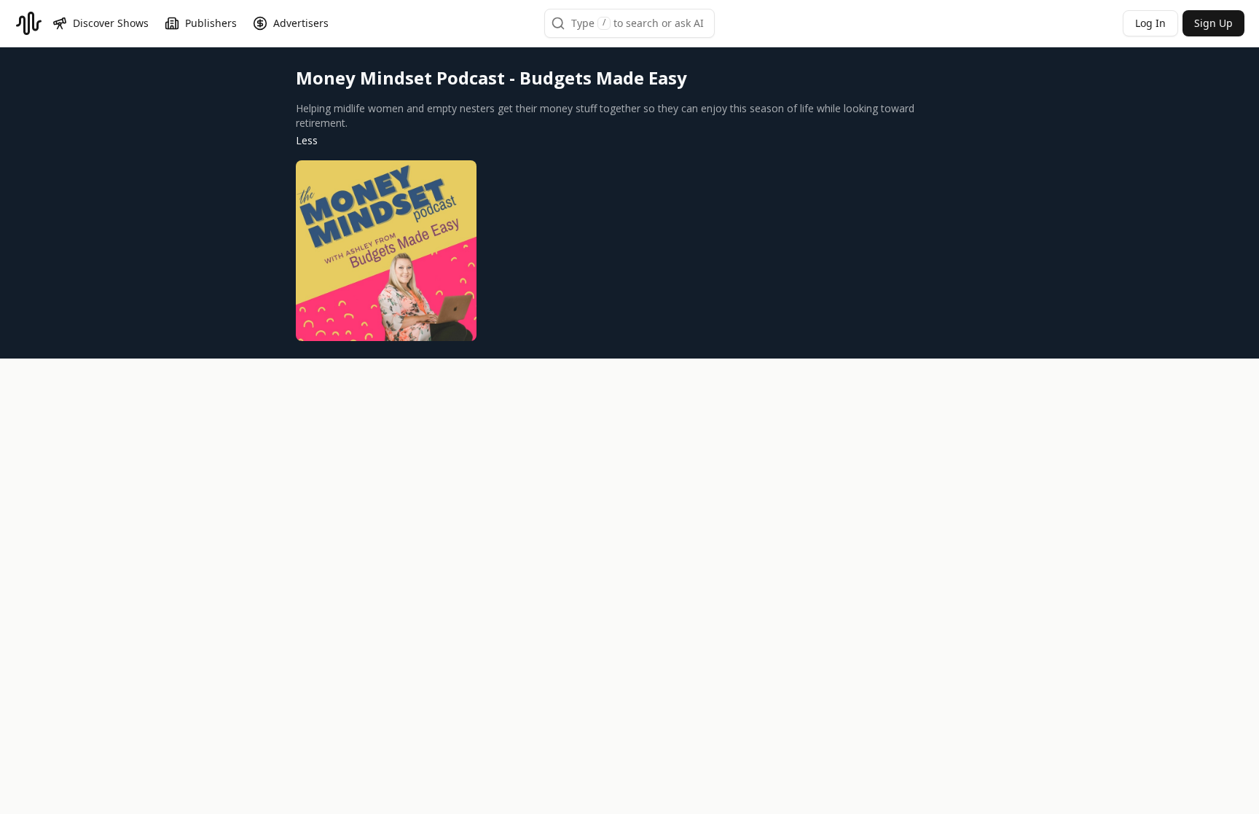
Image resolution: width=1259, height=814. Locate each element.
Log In (1150, 23)
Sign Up (1213, 23)
